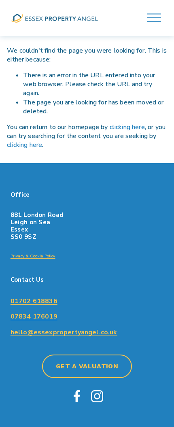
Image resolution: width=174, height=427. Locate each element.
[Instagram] (97, 396)
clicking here (127, 127)
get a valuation (87, 366)
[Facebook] (76, 396)
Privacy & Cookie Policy (33, 256)
